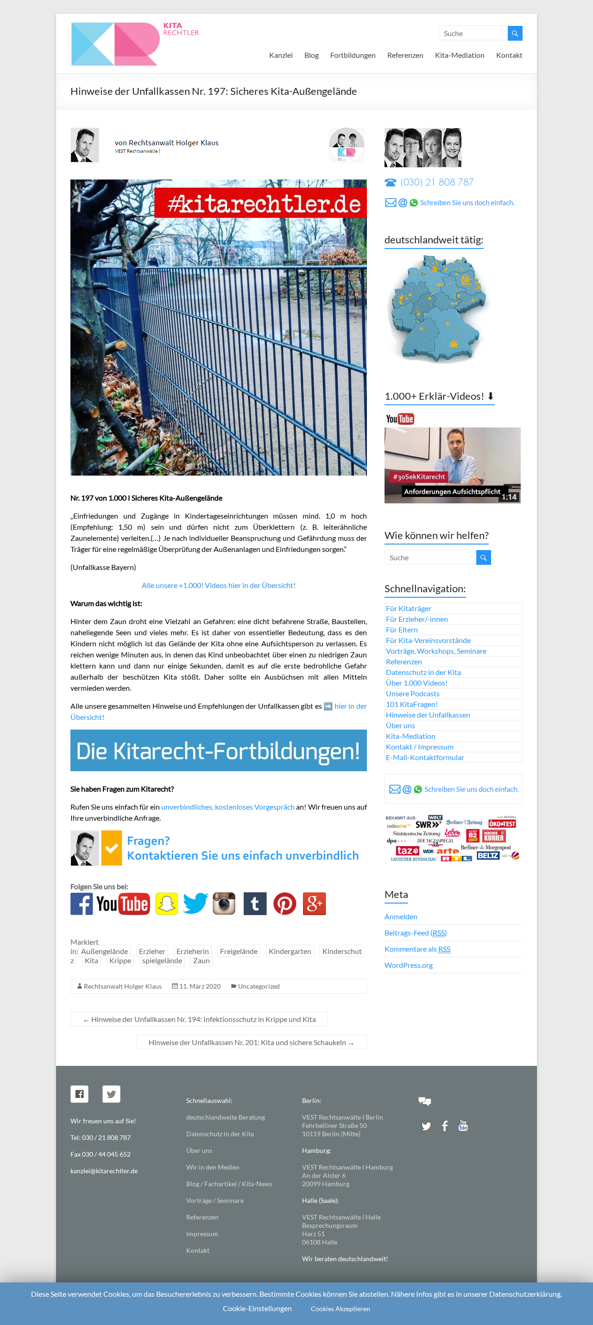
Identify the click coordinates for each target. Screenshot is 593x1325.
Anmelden (401, 916)
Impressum (202, 1234)
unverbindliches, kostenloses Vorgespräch (228, 806)
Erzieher (152, 951)
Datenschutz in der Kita (423, 672)
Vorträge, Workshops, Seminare (436, 650)
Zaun (201, 960)
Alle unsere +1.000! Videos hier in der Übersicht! (219, 585)
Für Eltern (402, 629)
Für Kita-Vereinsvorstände (428, 640)
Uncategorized (259, 986)
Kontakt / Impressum (420, 746)
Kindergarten (290, 951)
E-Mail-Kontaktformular (425, 757)
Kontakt (509, 54)
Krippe (120, 960)
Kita (91, 960)
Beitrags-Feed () (416, 932)
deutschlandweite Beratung (225, 1117)
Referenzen (405, 54)
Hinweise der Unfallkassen (428, 714)
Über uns (400, 725)
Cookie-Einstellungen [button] (257, 1308)
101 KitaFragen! (412, 704)
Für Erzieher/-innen (417, 618)
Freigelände (239, 951)
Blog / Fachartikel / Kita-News (229, 1184)
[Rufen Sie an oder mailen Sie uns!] (217, 835)
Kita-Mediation (460, 54)
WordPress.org (409, 964)
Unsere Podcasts (413, 693)
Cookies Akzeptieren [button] (340, 1309)
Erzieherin (193, 951)
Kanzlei (281, 54)
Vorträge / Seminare (215, 1200)
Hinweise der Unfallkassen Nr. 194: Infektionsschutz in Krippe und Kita (199, 1019)
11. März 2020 (200, 986)
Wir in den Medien (213, 1167)
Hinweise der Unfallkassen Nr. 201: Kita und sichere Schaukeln (252, 1042)
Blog (311, 54)
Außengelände (104, 951)
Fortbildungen (353, 54)
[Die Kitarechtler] (147, 25)
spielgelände (162, 960)
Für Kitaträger (408, 608)
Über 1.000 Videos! (417, 682)
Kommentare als (417, 948)
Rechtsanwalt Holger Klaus (123, 986)
